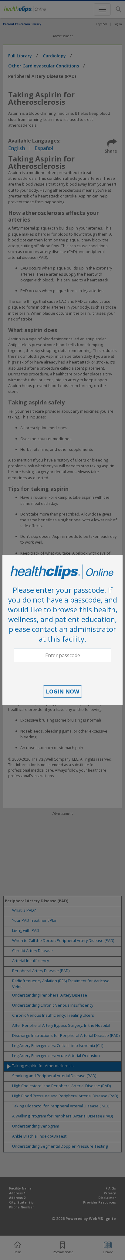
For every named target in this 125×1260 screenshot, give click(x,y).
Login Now (62, 691)
